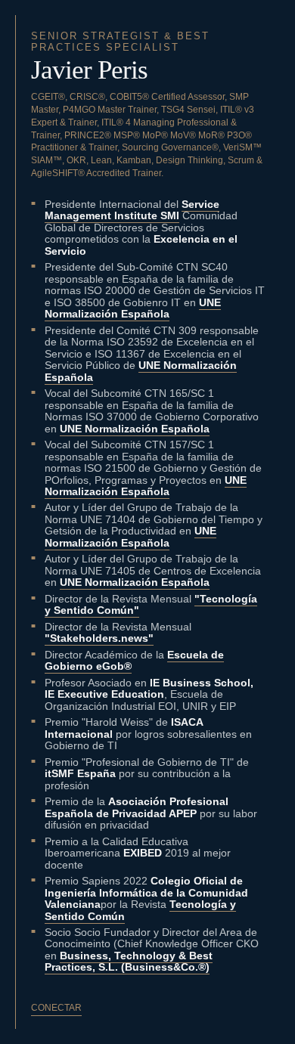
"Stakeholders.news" (99, 638)
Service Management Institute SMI (132, 210)
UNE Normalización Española (133, 308)
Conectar (56, 1007)
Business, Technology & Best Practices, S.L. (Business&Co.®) (129, 961)
